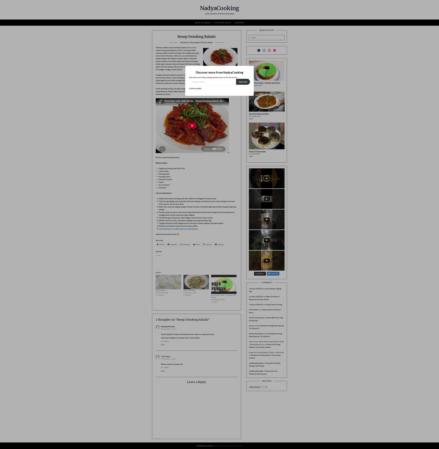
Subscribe (243, 82)
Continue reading (195, 88)
